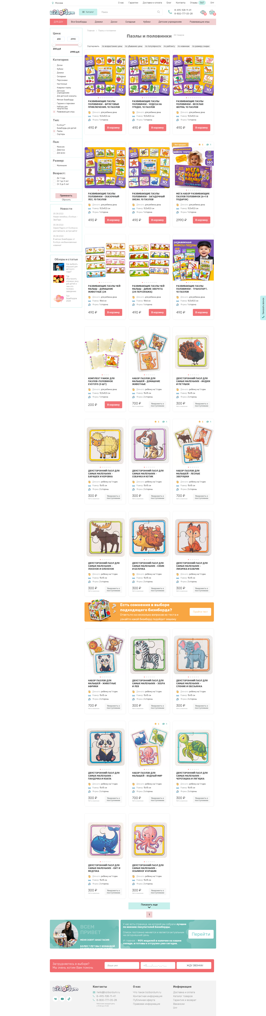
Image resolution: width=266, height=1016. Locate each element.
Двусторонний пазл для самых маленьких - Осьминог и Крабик (148, 868)
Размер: (58, 160)
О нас (121, 2)
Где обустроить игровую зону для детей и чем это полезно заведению (72, 284)
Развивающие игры (199, 21)
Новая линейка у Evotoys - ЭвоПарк (65, 218)
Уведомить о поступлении (157, 405)
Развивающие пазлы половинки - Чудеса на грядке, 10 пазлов (147, 104)
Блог (169, 2)
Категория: (61, 59)
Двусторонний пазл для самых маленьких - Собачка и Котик (148, 473)
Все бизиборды (79, 21)
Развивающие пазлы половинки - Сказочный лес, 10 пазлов (103, 196)
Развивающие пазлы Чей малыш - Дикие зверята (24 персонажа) (148, 289)
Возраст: (59, 173)
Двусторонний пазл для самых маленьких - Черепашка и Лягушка (192, 776)
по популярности (153, 46)
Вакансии (179, 1004)
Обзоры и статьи (66, 259)
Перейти (201, 934)
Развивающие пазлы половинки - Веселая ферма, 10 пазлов (189, 104)
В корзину (113, 127)
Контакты (180, 2)
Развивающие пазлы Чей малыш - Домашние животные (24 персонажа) (104, 289)
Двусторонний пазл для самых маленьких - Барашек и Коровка (104, 473)
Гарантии (133, 2)
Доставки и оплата (152, 2)
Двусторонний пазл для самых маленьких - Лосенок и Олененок (104, 566)
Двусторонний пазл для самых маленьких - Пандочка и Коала (104, 776)
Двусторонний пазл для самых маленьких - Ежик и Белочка (148, 566)
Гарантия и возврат (184, 1000)
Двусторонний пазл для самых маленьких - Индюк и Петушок (193, 381)
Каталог (90, 12)
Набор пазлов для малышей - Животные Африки (102, 683)
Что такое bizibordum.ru (147, 992)
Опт (212, 2)
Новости (66, 208)
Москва (59, 3)
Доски (114, 21)
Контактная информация (147, 996)
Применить (66, 195)
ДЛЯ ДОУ (58, 21)
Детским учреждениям (170, 21)
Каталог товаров (183, 996)
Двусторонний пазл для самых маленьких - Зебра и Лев (148, 683)
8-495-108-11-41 (182, 10)
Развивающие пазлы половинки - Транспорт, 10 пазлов (191, 289)
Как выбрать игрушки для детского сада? (71, 268)
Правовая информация (146, 1004)
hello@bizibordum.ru (108, 992)
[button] (98, 97)
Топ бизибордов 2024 (71, 298)
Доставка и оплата (184, 992)
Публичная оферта (144, 1000)
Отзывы (197, 2)
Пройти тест (200, 611)
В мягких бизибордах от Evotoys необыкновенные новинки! (65, 242)
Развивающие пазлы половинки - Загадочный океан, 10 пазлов (148, 196)
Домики (99, 21)
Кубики (146, 21)
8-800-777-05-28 (183, 13)
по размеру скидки (200, 46)
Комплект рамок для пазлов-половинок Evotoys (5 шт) (101, 381)
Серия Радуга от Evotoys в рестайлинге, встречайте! (65, 229)
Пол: (56, 141)
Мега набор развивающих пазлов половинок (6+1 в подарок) (192, 196)
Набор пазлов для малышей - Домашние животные (146, 381)
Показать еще (149, 904)
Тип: (56, 120)
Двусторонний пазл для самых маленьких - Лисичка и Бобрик (192, 566)
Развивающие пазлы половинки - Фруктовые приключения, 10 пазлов (104, 104)
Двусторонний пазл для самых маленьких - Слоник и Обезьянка (192, 683)
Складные (130, 21)
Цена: (57, 33)
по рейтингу (169, 46)
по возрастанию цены (112, 46)
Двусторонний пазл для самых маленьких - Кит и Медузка (104, 868)
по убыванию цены (133, 46)
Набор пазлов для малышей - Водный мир (147, 774)
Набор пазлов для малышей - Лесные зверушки (188, 473)
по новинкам (183, 46)
